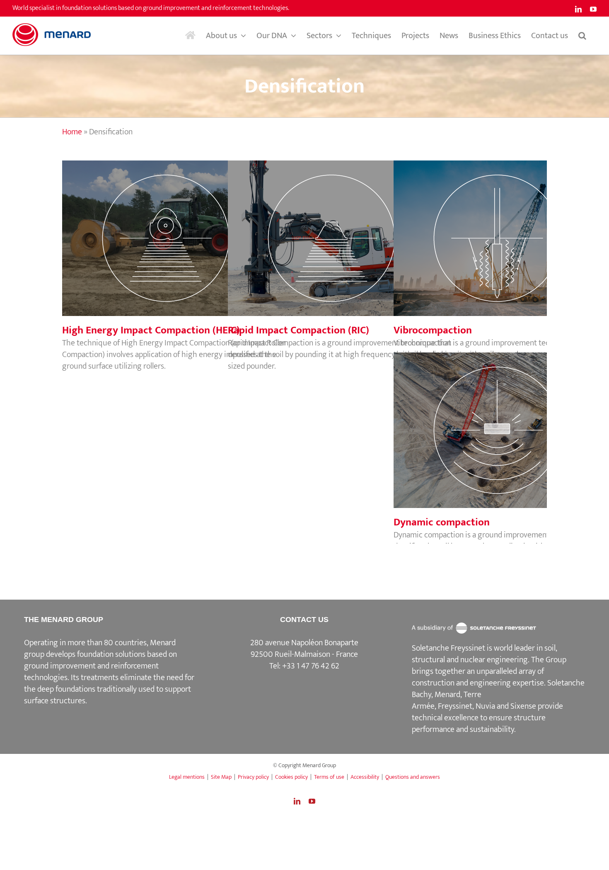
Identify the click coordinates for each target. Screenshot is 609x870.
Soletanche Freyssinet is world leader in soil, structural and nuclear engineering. (484, 654)
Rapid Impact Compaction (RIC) (346, 230)
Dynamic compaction (511, 422)
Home (72, 132)
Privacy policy (253, 777)
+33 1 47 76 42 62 (310, 666)
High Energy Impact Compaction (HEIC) (180, 230)
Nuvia (485, 706)
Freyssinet (455, 706)
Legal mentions (187, 777)
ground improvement (60, 666)
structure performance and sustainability (479, 723)
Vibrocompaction (511, 230)
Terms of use (329, 777)
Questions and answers (412, 777)
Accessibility (364, 777)
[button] (582, 35)
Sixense (523, 706)
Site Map (221, 777)
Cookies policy (291, 777)
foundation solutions (111, 654)
